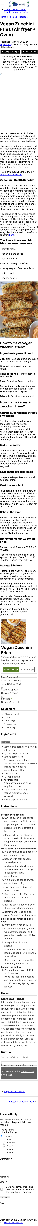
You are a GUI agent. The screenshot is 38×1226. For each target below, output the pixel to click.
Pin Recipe (28, 669)
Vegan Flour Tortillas (14, 1091)
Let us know (27, 1071)
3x (9, 742)
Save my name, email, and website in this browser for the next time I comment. (20, 1189)
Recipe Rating (7, 1129)
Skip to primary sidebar (16, 12)
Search (3, 1203)
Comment (6, 1159)
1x (3, 742)
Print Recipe (30, 52)
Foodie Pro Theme (13, 1222)
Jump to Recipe (11, 52)
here (11, 235)
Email (3, 1182)
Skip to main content (15, 9)
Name (4, 1177)
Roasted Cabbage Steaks (21, 1101)
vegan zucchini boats (11, 174)
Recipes (13, 17)
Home (3, 17)
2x (6, 742)
